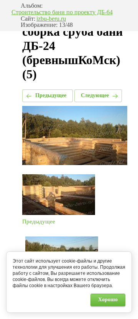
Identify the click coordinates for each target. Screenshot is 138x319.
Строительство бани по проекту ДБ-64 (62, 12)
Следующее (95, 95)
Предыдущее (50, 95)
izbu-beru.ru (51, 19)
